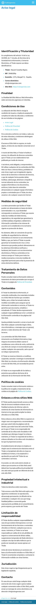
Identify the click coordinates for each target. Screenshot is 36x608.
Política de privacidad (26, 602)
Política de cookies (14, 602)
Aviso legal (4, 602)
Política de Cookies (11, 130)
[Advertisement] (18, 28)
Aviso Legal (9, 122)
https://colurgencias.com (21, 87)
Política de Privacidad (12, 126)
